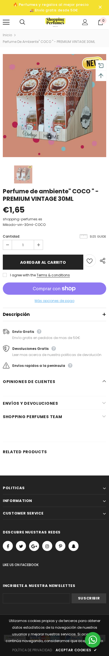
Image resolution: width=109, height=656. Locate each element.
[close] (100, 7)
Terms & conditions (53, 275)
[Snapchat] (73, 546)
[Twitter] (21, 546)
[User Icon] (85, 22)
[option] (54, 105)
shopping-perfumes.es (22, 219)
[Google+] (34, 546)
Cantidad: (11, 236)
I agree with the (23, 275)
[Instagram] (47, 546)
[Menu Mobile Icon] (6, 22)
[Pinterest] (60, 546)
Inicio (7, 35)
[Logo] (55, 22)
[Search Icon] (28, 22)
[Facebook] (8, 546)
